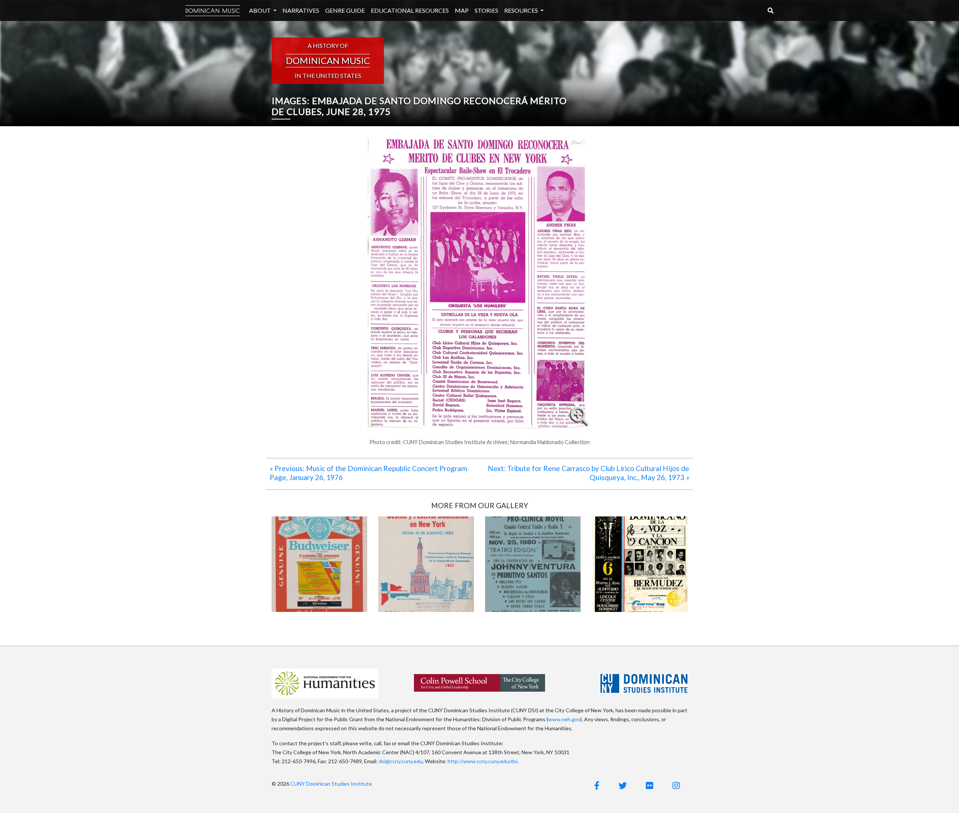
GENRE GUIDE (345, 10)
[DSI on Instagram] (676, 785)
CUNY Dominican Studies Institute (331, 783)
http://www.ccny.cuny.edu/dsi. (483, 761)
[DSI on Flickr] (649, 785)
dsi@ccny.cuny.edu (401, 761)
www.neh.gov (564, 719)
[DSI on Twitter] (622, 785)
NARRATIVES (300, 10)
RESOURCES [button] (521, 10)
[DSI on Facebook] (596, 785)
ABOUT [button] (260, 10)
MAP (462, 10)
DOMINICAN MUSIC (212, 10)
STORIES (486, 10)
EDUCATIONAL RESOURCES (410, 10)
